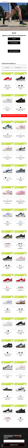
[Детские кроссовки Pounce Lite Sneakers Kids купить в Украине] (20, 236)
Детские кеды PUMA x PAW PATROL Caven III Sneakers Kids (20, 136)
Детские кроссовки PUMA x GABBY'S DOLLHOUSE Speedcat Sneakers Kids (20, 201)
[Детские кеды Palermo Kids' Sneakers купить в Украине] (20, 302)
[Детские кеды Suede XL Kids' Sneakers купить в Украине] (7, 236)
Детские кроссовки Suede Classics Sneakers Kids (7, 87)
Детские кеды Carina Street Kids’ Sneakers (7, 376)
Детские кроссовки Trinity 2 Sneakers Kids (8, 223)
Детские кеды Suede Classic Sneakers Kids (20, 267)
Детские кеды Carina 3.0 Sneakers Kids (7, 311)
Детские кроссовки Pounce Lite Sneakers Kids (20, 245)
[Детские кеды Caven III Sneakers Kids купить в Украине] (7, 170)
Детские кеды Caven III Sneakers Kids (7, 179)
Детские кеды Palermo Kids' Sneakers (20, 311)
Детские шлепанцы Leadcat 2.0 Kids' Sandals (7, 398)
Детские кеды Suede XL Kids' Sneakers (7, 245)
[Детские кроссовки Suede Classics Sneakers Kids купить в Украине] (7, 78)
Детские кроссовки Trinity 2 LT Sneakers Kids (7, 109)
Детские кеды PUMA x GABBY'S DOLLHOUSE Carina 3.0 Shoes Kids (7, 201)
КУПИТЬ (14, 38)
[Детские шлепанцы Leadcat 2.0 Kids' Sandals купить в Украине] (7, 389)
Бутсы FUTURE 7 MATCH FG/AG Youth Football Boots (7, 354)
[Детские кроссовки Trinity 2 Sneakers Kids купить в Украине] (7, 215)
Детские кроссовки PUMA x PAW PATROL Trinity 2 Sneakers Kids (7, 136)
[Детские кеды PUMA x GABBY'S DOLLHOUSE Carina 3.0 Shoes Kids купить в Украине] (7, 192)
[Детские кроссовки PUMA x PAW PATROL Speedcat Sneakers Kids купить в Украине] (20, 100)
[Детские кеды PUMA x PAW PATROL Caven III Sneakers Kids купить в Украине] (20, 127)
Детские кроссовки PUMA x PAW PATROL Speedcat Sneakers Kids (20, 109)
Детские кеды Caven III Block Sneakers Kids (20, 179)
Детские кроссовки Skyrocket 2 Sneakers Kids (20, 87)
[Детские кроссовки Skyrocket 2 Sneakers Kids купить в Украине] (20, 78)
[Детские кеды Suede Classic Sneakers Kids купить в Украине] (20, 258)
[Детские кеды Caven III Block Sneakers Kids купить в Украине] (20, 170)
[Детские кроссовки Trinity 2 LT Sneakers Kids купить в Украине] (7, 100)
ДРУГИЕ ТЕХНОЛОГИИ (14, 51)
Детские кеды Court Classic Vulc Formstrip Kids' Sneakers (7, 157)
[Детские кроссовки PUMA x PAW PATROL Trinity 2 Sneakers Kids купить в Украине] (7, 127)
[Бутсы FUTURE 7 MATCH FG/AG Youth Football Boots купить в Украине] (7, 345)
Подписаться (14, 445)
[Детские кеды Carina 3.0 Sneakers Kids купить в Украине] (7, 302)
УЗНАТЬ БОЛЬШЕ (14, 42)
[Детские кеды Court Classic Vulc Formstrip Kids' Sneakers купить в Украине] (7, 149)
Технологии (5, 1)
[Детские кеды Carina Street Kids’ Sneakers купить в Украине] (7, 367)
